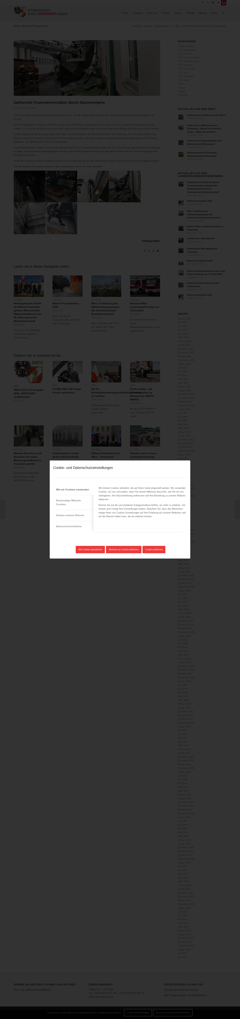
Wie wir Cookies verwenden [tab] (72, 489)
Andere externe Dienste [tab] (70, 515)
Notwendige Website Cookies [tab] (68, 502)
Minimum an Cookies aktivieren (124, 549)
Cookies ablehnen (154, 549)
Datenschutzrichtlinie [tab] (69, 526)
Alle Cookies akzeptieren (90, 549)
